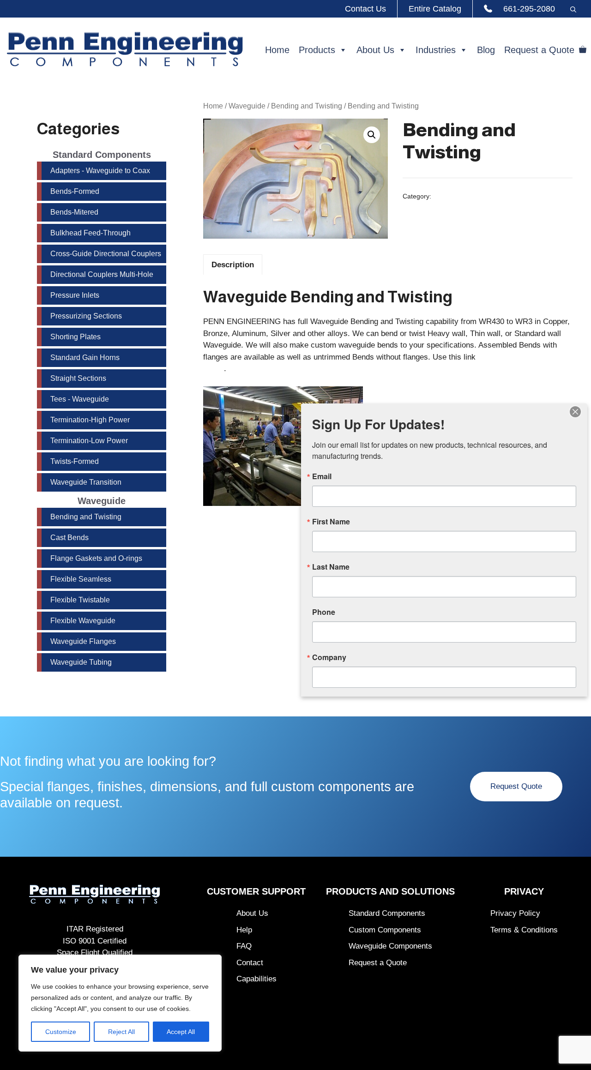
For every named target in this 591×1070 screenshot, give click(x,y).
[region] (120, 1003)
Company (329, 657)
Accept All (181, 1031)
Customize (60, 1031)
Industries (436, 50)
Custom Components (385, 930)
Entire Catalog (435, 8)
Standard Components (387, 913)
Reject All (121, 1031)
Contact (249, 962)
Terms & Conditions (524, 930)
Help (244, 930)
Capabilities (256, 978)
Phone (323, 612)
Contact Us (365, 8)
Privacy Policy (515, 913)
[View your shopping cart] (582, 50)
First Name (331, 521)
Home (277, 50)
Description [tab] (232, 264)
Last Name (331, 567)
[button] (573, 9)
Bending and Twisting (306, 106)
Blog (486, 50)
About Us (375, 50)
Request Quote (516, 786)
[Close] (575, 411)
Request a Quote (539, 50)
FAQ (244, 946)
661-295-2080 (529, 8)
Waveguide (247, 106)
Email (322, 476)
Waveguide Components (390, 946)
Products (317, 50)
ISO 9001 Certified (95, 941)
